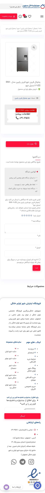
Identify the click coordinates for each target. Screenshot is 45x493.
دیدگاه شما (36, 221)
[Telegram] (22, 462)
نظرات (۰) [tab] (30, 144)
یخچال (35, 28)
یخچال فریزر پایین (26, 28)
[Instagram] (31, 462)
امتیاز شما (36, 215)
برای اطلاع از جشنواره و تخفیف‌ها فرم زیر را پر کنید (21, 402)
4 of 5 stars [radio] (24, 215)
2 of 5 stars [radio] (29, 215)
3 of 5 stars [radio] (27, 215)
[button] (34, 47)
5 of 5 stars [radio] (22, 215)
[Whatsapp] (14, 462)
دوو (18, 28)
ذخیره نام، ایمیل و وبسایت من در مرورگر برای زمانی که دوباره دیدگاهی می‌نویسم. (23, 261)
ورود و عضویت (7, 16)
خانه (40, 28)
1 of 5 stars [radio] (31, 215)
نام (38, 235)
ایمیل (37, 247)
